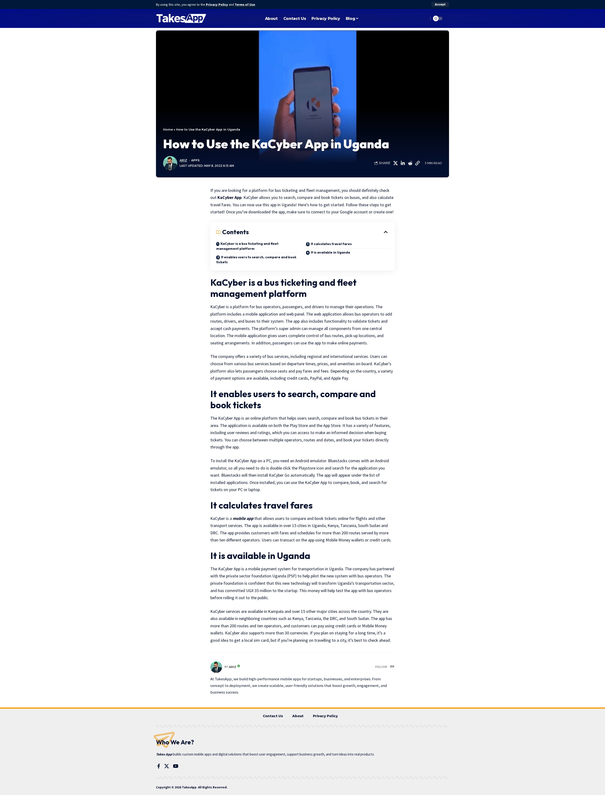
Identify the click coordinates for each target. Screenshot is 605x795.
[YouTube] (176, 766)
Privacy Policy (217, 4)
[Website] (392, 667)
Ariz (183, 160)
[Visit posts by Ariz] (216, 667)
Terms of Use (245, 4)
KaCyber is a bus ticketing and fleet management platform (247, 246)
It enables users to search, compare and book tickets (256, 259)
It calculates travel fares (331, 244)
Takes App (164, 754)
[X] (166, 766)
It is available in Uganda (330, 252)
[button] (440, 4)
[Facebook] (158, 766)
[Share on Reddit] (410, 163)
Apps (195, 160)
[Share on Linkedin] (402, 163)
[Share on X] (395, 163)
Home (168, 129)
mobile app (243, 518)
